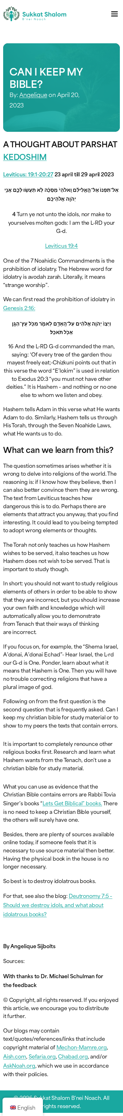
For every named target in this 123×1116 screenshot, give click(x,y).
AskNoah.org (19, 1065)
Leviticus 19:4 (61, 245)
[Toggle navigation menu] (114, 13)
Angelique (33, 94)
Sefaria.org (42, 1056)
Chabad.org (73, 1056)
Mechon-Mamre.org (81, 1047)
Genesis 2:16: (19, 307)
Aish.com (14, 1056)
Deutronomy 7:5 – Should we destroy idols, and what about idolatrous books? (58, 904)
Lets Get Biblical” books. (72, 803)
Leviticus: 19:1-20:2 (26, 174)
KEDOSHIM (25, 156)
